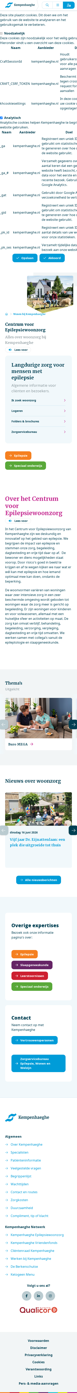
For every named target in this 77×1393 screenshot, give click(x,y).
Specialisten (19, 1152)
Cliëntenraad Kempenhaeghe (32, 1251)
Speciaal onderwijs (28, 466)
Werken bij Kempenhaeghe (31, 1258)
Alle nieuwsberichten (41, 880)
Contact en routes (24, 1192)
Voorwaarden (38, 1340)
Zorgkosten (19, 1200)
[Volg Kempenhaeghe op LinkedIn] (38, 1296)
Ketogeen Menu (23, 1274)
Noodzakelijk (14, 33)
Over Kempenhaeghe (26, 1144)
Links (38, 1376)
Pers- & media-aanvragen (38, 1383)
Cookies (38, 1362)
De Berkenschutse (24, 1266)
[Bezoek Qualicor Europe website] (38, 1310)
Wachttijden (20, 1184)
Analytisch (12, 118)
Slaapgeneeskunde (34, 965)
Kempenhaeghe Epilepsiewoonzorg (37, 1235)
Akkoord (54, 258)
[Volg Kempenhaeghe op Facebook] (26, 1296)
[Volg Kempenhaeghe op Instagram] (50, 1296)
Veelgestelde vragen (26, 1168)
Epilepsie (20, 455)
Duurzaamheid (22, 1208)
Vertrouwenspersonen (37, 1040)
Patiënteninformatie (26, 1160)
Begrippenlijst (21, 1176)
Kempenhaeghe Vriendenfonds (34, 1243)
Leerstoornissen (32, 976)
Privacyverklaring (39, 1355)
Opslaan (27, 258)
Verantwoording (39, 1369)
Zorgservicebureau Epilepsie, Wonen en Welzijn (35, 1063)
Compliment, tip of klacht (29, 1216)
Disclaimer (38, 1348)
